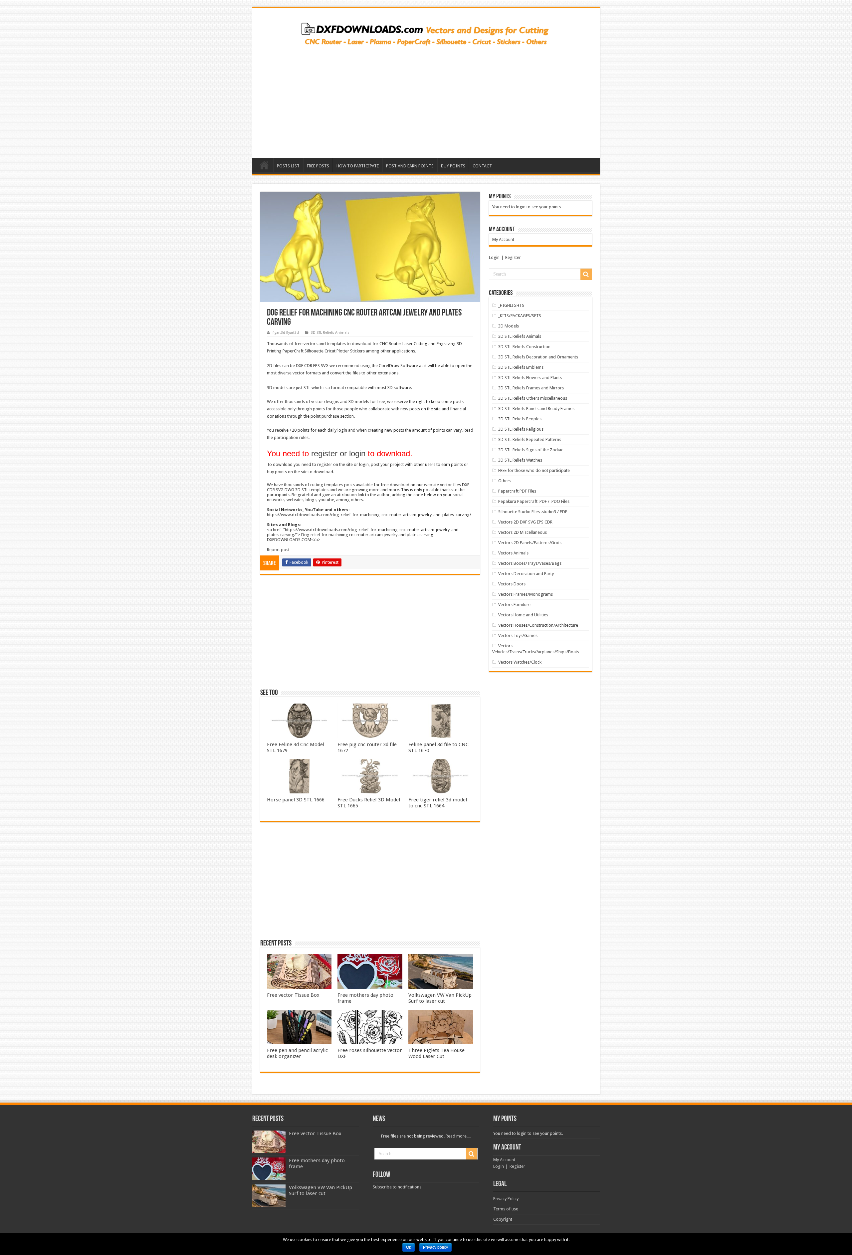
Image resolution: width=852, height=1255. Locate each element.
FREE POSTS (318, 165)
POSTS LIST (288, 165)
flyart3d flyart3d (286, 332)
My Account (503, 239)
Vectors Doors (512, 583)
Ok (408, 1247)
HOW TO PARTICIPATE (357, 165)
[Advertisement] (426, 99)
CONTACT (482, 165)
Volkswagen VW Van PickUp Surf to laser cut (440, 998)
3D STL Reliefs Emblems (520, 367)
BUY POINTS (453, 165)
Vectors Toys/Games (517, 635)
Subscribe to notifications (397, 1186)
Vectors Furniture (514, 604)
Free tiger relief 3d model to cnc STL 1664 (437, 803)
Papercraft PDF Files (517, 491)
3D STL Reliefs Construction (524, 346)
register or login (338, 453)
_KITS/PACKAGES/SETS (519, 315)
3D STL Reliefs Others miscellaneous (532, 398)
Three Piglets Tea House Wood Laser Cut (436, 1053)
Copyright (502, 1219)
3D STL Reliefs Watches (520, 460)
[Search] (586, 274)
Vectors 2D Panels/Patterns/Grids (529, 542)
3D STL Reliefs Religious (520, 429)
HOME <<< (264, 165)
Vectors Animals (513, 552)
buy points (277, 471)
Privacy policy (435, 1247)
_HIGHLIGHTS (511, 305)
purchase (330, 416)
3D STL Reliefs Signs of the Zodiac (530, 449)
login (364, 464)
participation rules (291, 437)
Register (513, 257)
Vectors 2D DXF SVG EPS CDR (525, 522)
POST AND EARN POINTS (410, 165)
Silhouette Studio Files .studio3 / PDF (532, 511)
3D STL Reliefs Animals (330, 332)
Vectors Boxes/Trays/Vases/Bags (529, 563)
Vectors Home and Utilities (523, 614)
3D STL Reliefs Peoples (519, 418)
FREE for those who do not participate (534, 470)
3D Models (508, 325)
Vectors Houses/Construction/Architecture (538, 625)
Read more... (458, 1136)
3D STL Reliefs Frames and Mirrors (531, 387)
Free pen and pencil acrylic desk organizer (297, 1053)
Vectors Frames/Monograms (525, 594)
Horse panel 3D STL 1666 (295, 800)
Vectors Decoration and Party (526, 573)
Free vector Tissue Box (293, 995)
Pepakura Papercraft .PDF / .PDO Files (533, 501)
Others (504, 480)
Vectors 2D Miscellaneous (522, 532)
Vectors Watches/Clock (519, 662)
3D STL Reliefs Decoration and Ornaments (538, 356)
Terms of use (505, 1208)
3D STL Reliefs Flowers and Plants (530, 377)
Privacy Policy (506, 1198)
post (375, 464)
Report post (278, 549)
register (324, 464)
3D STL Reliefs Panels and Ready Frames (536, 408)
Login (494, 257)
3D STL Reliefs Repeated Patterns (529, 439)
